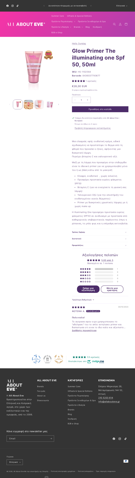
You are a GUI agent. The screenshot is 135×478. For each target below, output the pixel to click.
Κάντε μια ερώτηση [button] (112, 289)
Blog (70, 414)
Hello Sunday (79, 43)
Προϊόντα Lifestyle (76, 405)
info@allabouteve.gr (109, 401)
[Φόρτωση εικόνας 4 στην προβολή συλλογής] (50, 104)
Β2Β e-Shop (73, 423)
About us (41, 396)
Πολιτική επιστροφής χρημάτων (63, 471)
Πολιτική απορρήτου (85, 471)
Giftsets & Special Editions (80, 391)
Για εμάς (41, 391)
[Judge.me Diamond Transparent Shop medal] (36, 359)
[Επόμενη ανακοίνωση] (91, 5)
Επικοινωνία (43, 400)
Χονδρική (72, 419)
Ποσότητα (76, 95)
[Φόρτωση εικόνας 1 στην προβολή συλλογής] (17, 104)
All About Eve (19, 471)
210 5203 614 (105, 397)
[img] (78, 307)
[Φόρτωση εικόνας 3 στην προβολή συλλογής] (39, 104)
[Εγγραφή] (51, 438)
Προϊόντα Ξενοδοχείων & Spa (82, 400)
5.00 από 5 (107, 260)
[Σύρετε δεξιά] (58, 104)
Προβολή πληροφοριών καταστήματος (93, 128)
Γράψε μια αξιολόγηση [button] (88, 289)
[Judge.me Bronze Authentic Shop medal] (59, 359)
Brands (40, 386)
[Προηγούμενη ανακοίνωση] (44, 5)
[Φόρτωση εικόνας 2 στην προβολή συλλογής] (28, 104)
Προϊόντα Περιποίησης (78, 396)
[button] (63, 21)
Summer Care (74, 386)
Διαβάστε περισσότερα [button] (84, 330)
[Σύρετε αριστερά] (9, 104)
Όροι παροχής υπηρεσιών (105, 471)
